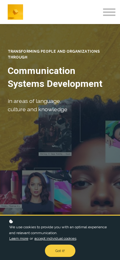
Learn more (18, 238)
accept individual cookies (55, 238)
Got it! (60, 251)
